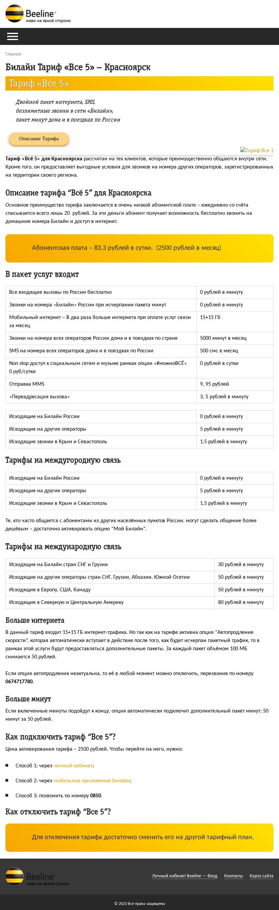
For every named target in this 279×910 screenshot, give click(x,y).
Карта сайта (262, 876)
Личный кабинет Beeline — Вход (184, 876)
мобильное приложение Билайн (92, 781)
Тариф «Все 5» (39, 83)
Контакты (233, 876)
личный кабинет (73, 766)
